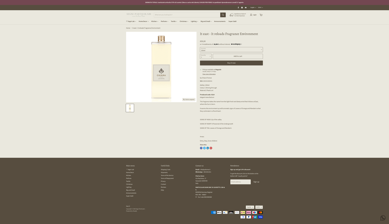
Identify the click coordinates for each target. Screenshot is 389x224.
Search (128, 206)
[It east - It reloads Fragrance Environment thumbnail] (130, 108)
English (252, 7)
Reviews (163, 187)
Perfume (164, 21)
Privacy (163, 181)
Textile (173, 21)
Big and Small (205, 21)
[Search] (223, 15)
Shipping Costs (165, 170)
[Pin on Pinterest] (211, 148)
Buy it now (231, 63)
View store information (209, 74)
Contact (163, 184)
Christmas (183, 21)
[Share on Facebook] (201, 148)
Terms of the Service (167, 175)
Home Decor (143, 21)
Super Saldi (232, 21)
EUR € (259, 7)
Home (128, 28)
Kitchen (154, 21)
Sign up (256, 182)
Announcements (219, 21)
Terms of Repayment (167, 178)
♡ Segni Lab (130, 21)
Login (254, 15)
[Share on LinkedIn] (207, 148)
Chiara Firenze (207, 78)
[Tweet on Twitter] (204, 148)
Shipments (164, 172)
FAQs (162, 190)
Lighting (194, 21)
